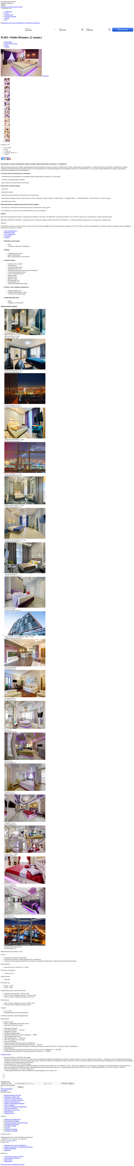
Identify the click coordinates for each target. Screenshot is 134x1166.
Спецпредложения (10, 16)
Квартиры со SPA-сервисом (13, 1098)
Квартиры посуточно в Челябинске (15, 1145)
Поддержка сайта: (13, 1164)
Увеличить (45, 76)
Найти (3, 5)
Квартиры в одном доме (11, 1097)
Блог (5, 20)
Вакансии (7, 1150)
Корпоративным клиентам (12, 1095)
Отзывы (6, 18)
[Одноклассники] (6, 159)
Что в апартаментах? (10, 231)
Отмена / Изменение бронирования (15, 1106)
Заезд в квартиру (9, 1105)
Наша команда (8, 1111)
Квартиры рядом (9, 232)
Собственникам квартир (12, 1158)
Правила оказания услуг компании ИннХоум (18, 1147)
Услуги (6, 13)
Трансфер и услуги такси (12, 1110)
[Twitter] (4, 159)
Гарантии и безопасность (12, 1101)
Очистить (64, 1083)
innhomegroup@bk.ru (10, 1140)
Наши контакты (9, 1113)
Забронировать (5, 157)
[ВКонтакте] (2, 159)
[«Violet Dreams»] (7, 81)
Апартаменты (8, 15)
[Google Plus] (10, 159)
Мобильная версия (10, 1148)
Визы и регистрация (10, 1108)
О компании (8, 11)
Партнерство (8, 1161)
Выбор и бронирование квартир (14, 1103)
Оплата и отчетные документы (14, 1100)
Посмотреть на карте (10, 43)
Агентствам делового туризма (13, 1156)
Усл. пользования (9, 234)
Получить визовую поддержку (6, 1089)
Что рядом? (7, 236)
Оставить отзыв (6, 1054)
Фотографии (8, 42)
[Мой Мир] (8, 159)
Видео (6, 45)
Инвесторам (8, 1159)
